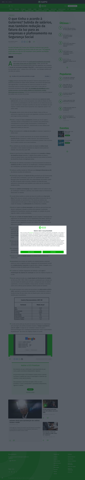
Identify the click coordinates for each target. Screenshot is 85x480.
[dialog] (42, 240)
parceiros (31, 232)
